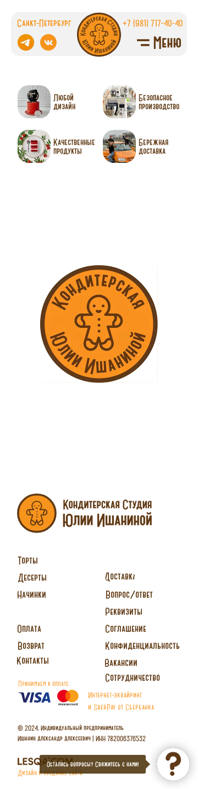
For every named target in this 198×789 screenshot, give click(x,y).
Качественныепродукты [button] (74, 146)
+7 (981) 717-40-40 (153, 23)
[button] (132, 678)
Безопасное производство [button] (159, 102)
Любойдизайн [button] (64, 102)
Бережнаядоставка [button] (153, 146)
